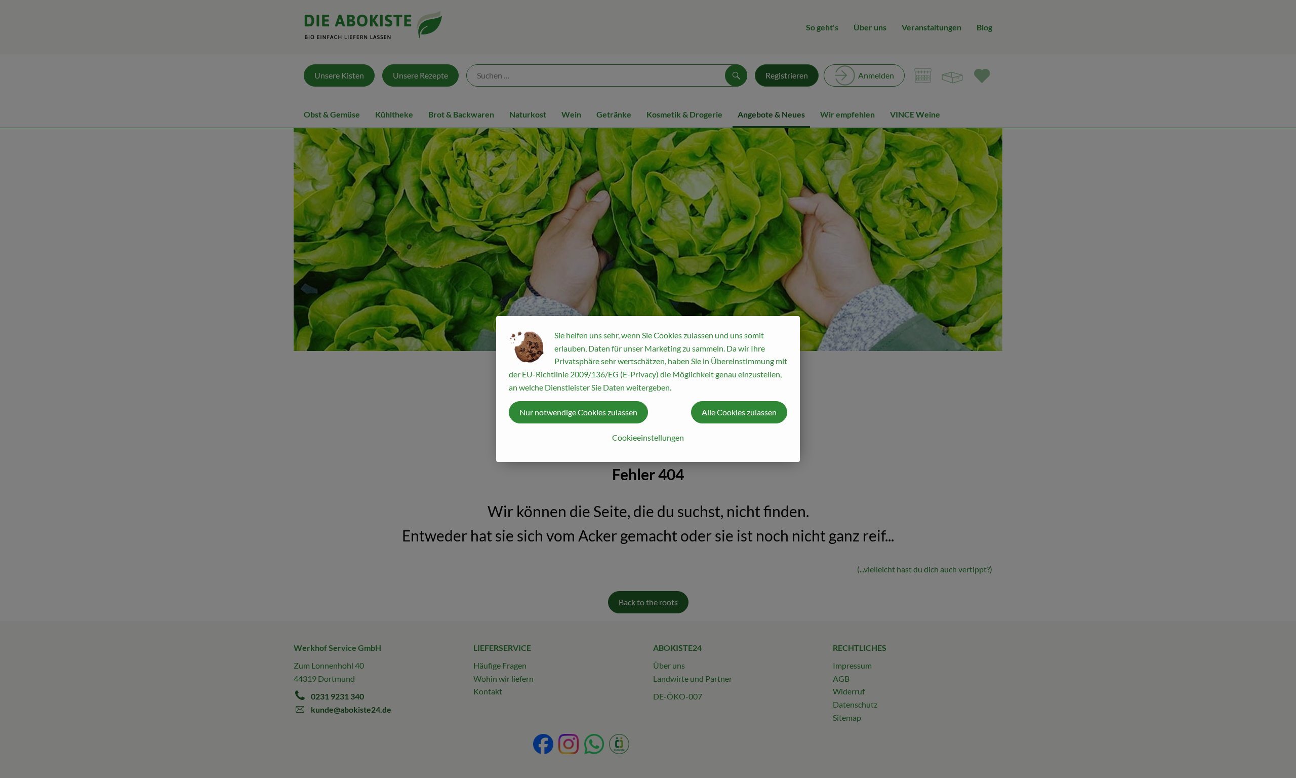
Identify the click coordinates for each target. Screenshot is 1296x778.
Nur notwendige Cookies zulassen (578, 412)
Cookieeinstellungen (648, 437)
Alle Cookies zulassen (739, 412)
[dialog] (648, 389)
